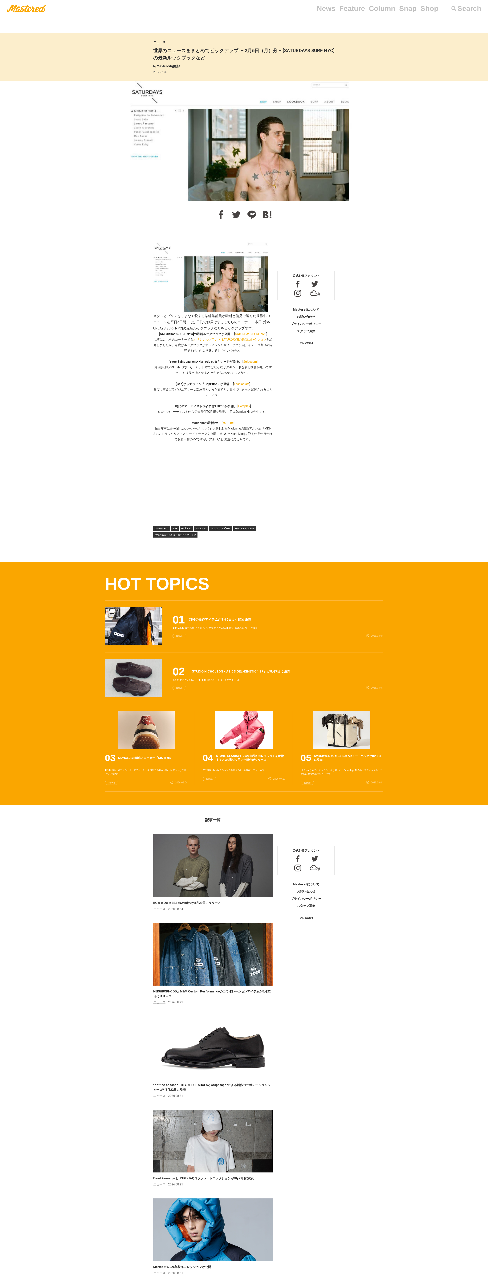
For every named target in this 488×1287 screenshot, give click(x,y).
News (326, 8)
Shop (429, 8)
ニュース (159, 42)
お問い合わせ (306, 317)
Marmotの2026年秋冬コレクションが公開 (182, 1267)
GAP (175, 528)
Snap (408, 8)
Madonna (186, 528)
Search (469, 8)
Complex (244, 406)
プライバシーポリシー (306, 324)
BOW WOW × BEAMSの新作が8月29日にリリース (187, 903)
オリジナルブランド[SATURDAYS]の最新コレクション (229, 339)
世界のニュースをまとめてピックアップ (175, 535)
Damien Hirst (162, 528)
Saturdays (200, 528)
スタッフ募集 (306, 331)
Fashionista (241, 384)
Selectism (250, 361)
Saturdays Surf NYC (220, 528)
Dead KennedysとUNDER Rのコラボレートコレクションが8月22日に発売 (203, 1178)
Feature (352, 8)
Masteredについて (306, 309)
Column (382, 8)
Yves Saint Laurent (244, 528)
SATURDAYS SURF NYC (250, 334)
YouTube (228, 423)
